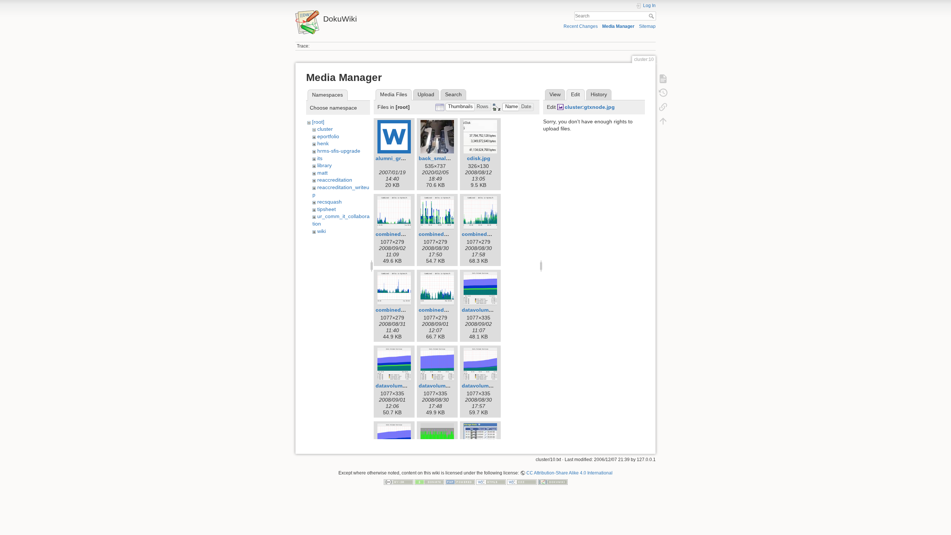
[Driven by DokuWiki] (553, 481)
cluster (325, 129)
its (319, 158)
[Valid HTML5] (491, 481)
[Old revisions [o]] (663, 93)
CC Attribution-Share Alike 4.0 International (569, 473)
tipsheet (326, 209)
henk (323, 143)
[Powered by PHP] (460, 481)
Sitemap (647, 26)
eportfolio (328, 136)
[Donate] (429, 481)
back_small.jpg (438, 158)
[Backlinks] (663, 107)
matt (322, 173)
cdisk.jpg (478, 158)
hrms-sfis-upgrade (338, 151)
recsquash (329, 202)
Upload (426, 94)
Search (652, 16)
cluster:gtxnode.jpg (590, 107)
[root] (318, 122)
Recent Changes (581, 26)
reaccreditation (334, 180)
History (599, 94)
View (555, 94)
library (324, 165)
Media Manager (618, 26)
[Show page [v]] (663, 79)
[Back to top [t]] (663, 121)
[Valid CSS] (522, 481)
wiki (321, 231)
